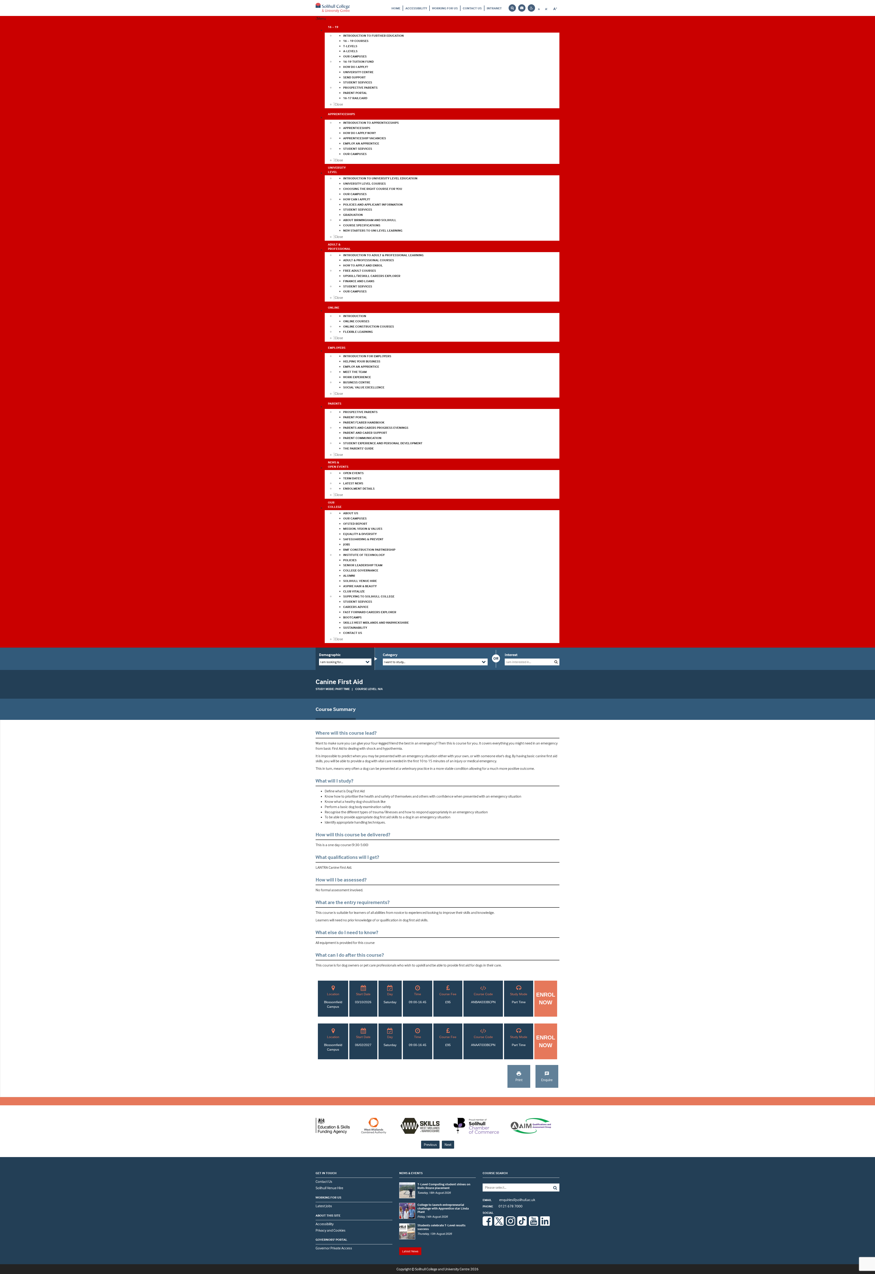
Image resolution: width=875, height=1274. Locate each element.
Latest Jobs (324, 1206)
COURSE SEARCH (495, 1173)
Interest (511, 654)
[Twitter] (499, 1224)
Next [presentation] (448, 1144)
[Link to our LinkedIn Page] (545, 1224)
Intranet (494, 8)
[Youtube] (533, 1224)
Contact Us (472, 8)
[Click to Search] (556, 662)
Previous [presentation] (430, 1144)
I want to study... (394, 662)
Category (390, 654)
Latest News (410, 1251)
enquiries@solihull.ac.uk (509, 1199)
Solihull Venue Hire (329, 1188)
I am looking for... (331, 662)
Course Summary (336, 709)
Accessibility (416, 8)
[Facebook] (487, 1224)
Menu (321, 18)
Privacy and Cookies (330, 1230)
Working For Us (445, 8)
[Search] (551, 1187)
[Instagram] (510, 1224)
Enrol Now (546, 998)
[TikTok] (522, 1224)
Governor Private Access (334, 1248)
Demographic (330, 654)
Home (395, 8)
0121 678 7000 (502, 1206)
